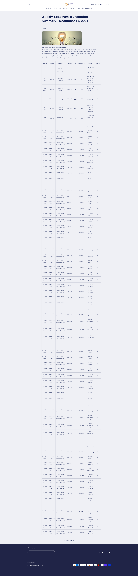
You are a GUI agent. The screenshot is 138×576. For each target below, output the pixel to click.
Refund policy (43, 570)
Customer (66, 570)
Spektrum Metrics (35, 570)
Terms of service (59, 570)
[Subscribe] (53, 552)
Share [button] (44, 28)
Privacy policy (51, 570)
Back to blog (70, 540)
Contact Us (72, 570)
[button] (29, 4)
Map (75, 70)
